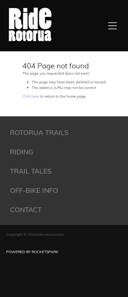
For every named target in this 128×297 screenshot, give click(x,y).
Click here (30, 96)
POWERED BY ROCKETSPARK (32, 251)
